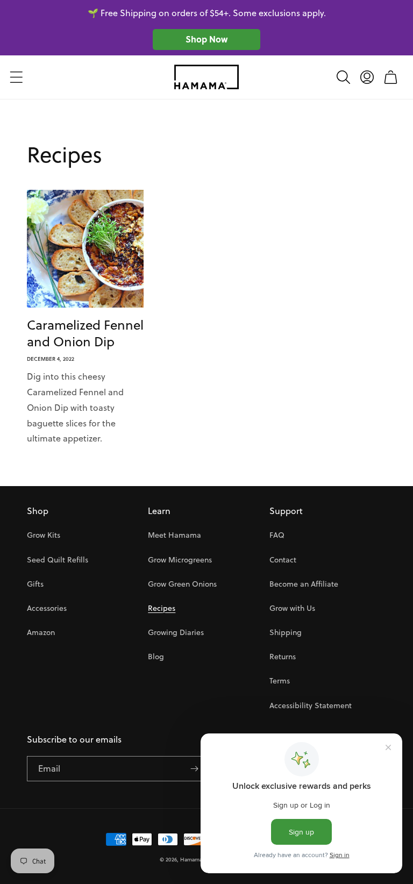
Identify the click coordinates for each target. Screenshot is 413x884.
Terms (279, 680)
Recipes (161, 608)
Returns (282, 656)
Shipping (285, 632)
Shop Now (206, 39)
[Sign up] (194, 768)
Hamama (191, 859)
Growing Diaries (176, 632)
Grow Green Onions (182, 584)
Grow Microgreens (180, 559)
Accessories (47, 608)
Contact (282, 559)
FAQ (276, 535)
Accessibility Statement (310, 705)
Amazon (41, 632)
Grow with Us (292, 608)
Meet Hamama (174, 535)
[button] (16, 77)
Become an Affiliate (303, 584)
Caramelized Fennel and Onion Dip (85, 333)
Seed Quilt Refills (57, 559)
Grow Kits (43, 535)
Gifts (35, 584)
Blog (156, 656)
